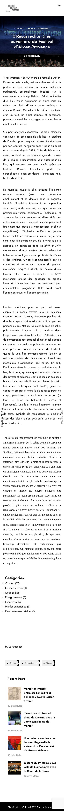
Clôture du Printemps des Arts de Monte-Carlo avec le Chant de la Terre (40, 767)
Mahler (49, 663)
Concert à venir (14, 588)
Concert (19, 28)
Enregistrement (13, 597)
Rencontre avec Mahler (18, 611)
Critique (31, 28)
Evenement (43, 28)
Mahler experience (15, 606)
